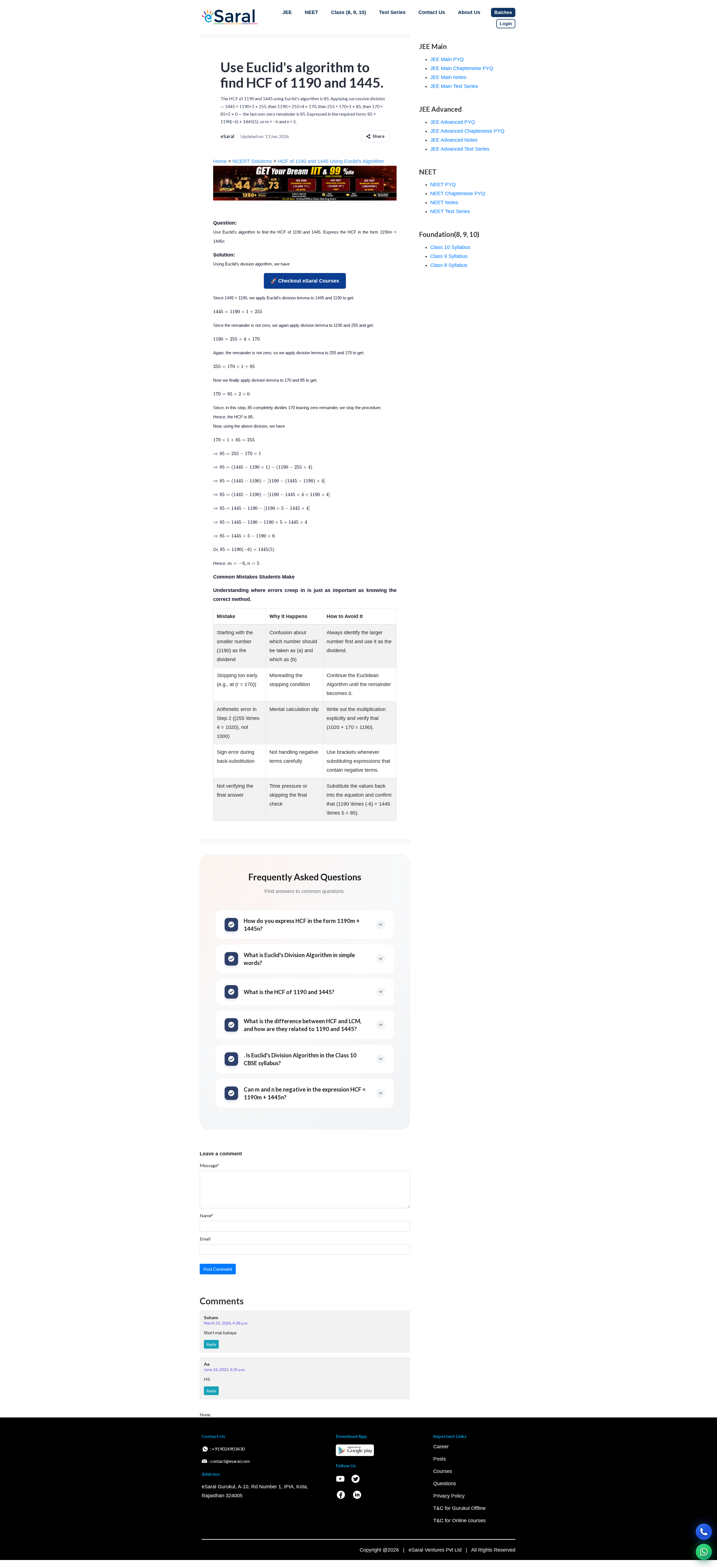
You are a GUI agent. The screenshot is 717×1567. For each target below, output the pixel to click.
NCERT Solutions (252, 161)
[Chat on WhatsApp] (704, 1552)
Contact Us (431, 12)
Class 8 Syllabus (448, 265)
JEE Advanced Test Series (459, 149)
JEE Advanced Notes (454, 140)
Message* (209, 1165)
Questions (444, 1483)
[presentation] (237, 311)
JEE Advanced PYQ (452, 122)
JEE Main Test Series (454, 86)
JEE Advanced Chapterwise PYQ (467, 131)
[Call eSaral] (704, 1532)
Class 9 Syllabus (448, 256)
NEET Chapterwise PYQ (457, 193)
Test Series (392, 12)
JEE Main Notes (448, 77)
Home (220, 161)
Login (506, 23)
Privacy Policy (449, 1496)
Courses (442, 1471)
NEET (311, 12)
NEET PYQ (443, 184)
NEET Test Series (450, 211)
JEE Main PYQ (447, 59)
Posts (439, 1459)
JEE (287, 12)
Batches (503, 12)
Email (205, 1238)
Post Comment (217, 1269)
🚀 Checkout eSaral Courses (305, 281)
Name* (206, 1215)
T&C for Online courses (459, 1520)
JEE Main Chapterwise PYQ (461, 68)
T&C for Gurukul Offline (459, 1508)
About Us (469, 12)
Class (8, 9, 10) (348, 12)
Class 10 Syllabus (450, 247)
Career (441, 1446)
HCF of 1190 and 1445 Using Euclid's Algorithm (330, 161)
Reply (211, 1344)
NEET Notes (444, 202)
